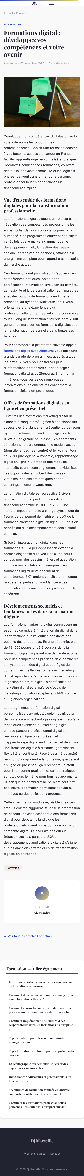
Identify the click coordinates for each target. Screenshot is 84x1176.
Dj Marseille (42, 1140)
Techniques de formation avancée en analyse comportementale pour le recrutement (39, 1092)
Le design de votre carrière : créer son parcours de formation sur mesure (41, 984)
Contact (55, 1153)
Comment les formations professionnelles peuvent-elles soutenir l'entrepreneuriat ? (37, 1105)
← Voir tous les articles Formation (28, 936)
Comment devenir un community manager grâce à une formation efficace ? (42, 997)
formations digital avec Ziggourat (29, 351)
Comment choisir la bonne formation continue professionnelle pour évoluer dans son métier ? (41, 1010)
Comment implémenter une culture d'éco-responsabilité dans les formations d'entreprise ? (41, 1025)
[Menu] (51, 3)
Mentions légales (34, 1153)
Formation (22, 13)
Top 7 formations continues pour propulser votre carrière (42, 1053)
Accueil (8, 13)
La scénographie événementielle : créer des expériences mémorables (38, 1066)
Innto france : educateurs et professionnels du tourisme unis (40, 1079)
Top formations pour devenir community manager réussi (36, 1040)
